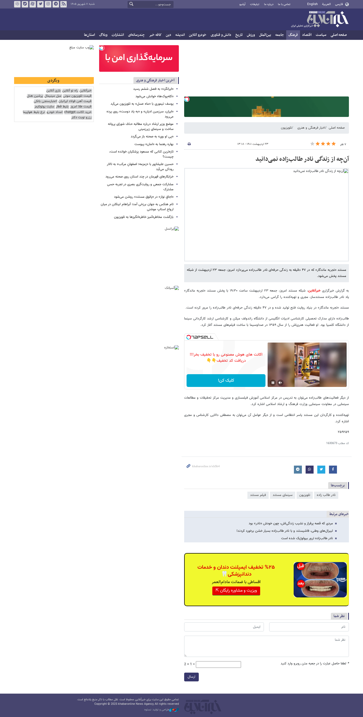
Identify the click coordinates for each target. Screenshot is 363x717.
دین (168, 35)
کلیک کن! (226, 380)
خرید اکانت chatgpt (77, 112)
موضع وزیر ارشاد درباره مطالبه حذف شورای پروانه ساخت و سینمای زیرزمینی (141, 126)
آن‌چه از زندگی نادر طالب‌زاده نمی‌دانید (302, 159)
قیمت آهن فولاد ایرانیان (74, 101)
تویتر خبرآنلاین (40, 4)
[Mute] (280, 382)
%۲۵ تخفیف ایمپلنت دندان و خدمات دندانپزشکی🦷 (236, 571)
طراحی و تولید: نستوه (156, 710)
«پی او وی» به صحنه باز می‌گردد (152, 136)
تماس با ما (284, 4)
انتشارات (118, 35)
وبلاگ (103, 35)
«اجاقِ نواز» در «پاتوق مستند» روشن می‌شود (144, 197)
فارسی (339, 4)
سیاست (321, 35)
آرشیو (242, 4)
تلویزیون (286, 127)
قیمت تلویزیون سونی (77, 96)
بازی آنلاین (53, 90)
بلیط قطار (62, 106)
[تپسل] (186, 99)
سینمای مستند (283, 495)
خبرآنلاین (319, 19)
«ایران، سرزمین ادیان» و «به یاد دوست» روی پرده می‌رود (140, 114)
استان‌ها (89, 35)
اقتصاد (306, 35)
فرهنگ (293, 35)
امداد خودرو (54, 112)
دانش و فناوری (221, 35)
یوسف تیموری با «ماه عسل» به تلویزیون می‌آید (142, 104)
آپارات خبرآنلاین (32, 4)
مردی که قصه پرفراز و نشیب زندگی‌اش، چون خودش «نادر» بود (291, 523)
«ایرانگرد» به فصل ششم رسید (153, 89)
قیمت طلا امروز (80, 106)
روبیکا (17, 4)
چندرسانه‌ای (136, 35)
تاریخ (239, 35)
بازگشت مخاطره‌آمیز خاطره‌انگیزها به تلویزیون (144, 217)
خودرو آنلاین (197, 35)
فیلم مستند (258, 495)
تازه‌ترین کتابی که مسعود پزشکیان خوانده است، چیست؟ (141, 154)
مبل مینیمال (52, 96)
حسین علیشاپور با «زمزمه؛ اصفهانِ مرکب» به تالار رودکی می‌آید (140, 167)
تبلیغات (254, 4)
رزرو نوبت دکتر (81, 117)
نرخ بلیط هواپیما (34, 112)
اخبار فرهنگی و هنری (311, 127)
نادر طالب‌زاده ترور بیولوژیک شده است (307, 538)
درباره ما (268, 4)
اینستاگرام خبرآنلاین (48, 4)
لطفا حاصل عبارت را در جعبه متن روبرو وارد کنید (315, 663)
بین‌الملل (265, 35)
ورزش (251, 35)
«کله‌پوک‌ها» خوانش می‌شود (155, 96)
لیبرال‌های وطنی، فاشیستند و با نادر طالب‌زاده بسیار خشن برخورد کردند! (285, 531)
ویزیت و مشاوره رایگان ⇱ (236, 590)
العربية (326, 4)
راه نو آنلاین (70, 90)
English (312, 4)
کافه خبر (155, 35)
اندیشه (180, 35)
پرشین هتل (35, 96)
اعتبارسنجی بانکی (45, 101)
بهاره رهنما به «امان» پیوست (154, 144)
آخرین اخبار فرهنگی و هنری (155, 80)
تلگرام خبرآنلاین (56, 4)
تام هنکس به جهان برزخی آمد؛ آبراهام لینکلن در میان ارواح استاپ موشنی (137, 207)
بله (25, 4)
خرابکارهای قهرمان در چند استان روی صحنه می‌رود (139, 176)
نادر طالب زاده (326, 495)
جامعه (279, 35)
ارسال (191, 677)
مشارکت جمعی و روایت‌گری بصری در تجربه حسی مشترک (140, 187)
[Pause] (273, 382)
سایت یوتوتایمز (44, 106)
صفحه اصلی (339, 35)
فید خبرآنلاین (63, 4)
